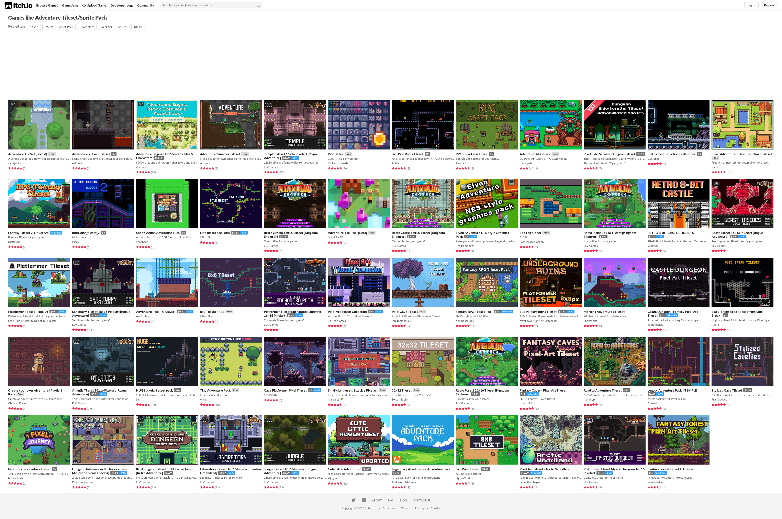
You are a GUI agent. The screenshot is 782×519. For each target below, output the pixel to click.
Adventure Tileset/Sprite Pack (71, 17)
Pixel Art (106, 27)
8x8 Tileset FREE (212, 311)
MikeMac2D (336, 237)
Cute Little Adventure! (344, 469)
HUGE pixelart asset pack (154, 390)
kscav (75, 241)
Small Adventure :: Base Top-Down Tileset (742, 154)
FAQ (390, 500)
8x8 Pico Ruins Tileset (407, 154)
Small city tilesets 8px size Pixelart (353, 390)
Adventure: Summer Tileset (220, 154)
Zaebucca (142, 167)
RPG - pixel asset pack (472, 154)
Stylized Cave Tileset (727, 390)
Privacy (419, 508)
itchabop (589, 399)
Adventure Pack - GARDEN (156, 311)
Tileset (138, 27)
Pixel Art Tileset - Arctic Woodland (545, 469)
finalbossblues (465, 320)
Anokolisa (142, 316)
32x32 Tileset (402, 390)
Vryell (204, 399)
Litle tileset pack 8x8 (215, 233)
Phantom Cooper (83, 482)
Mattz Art (14, 241)
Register (769, 5)
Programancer (465, 245)
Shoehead (142, 241)
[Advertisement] (391, 61)
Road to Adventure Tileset (603, 390)
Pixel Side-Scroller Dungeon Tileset (609, 154)
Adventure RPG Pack (535, 154)
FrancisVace (719, 399)
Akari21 (461, 163)
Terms (405, 508)
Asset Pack (66, 27)
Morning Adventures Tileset (604, 311)
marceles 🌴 (335, 399)
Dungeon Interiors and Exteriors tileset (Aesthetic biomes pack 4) (100, 471)
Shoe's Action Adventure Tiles (158, 233)
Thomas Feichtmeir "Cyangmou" (604, 163)
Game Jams (70, 5)
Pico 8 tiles (335, 154)
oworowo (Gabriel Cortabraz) (538, 320)
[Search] (258, 5)
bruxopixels (15, 478)
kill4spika (206, 237)
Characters (86, 27)
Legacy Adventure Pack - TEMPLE (672, 390)
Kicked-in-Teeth (338, 163)
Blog (403, 500)
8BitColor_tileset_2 (86, 233)
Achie (395, 163)
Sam (138, 399)
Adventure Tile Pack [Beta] (347, 233)
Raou (715, 167)
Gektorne (653, 158)
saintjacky (14, 163)
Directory (388, 508)
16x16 (34, 27)
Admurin (77, 163)
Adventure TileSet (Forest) (27, 154)
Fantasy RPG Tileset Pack (474, 311)
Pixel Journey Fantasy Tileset (29, 469)
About (377, 500)
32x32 (49, 27)
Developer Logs (121, 5)
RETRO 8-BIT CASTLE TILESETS (671, 233)
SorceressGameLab (532, 241)
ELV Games (271, 167)
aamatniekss (655, 324)
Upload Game (96, 5)
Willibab (653, 245)
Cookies (436, 508)
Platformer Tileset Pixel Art (28, 311)
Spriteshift (590, 320)
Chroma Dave (17, 403)
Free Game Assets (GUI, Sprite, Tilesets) (32, 320)
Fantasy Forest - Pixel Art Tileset (671, 469)
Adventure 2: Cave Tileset (91, 154)
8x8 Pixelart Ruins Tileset (538, 311)
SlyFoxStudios (464, 478)
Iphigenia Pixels (402, 320)
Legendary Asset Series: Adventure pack (421, 469)
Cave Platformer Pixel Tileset (285, 390)
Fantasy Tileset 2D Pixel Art (28, 233)
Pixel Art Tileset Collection (347, 311)
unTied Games (337, 320)
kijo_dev (333, 478)
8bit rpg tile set (530, 233)
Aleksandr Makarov (404, 482)
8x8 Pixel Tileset (468, 469)
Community (145, 5)
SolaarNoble (399, 399)
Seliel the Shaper (530, 482)
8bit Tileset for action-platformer (672, 154)
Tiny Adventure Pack (215, 390)
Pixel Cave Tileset (405, 311)
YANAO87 (270, 395)
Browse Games (47, 5)
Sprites (122, 27)
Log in (751, 5)
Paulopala (526, 163)
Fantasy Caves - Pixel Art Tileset (543, 390)
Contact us (422, 500)
